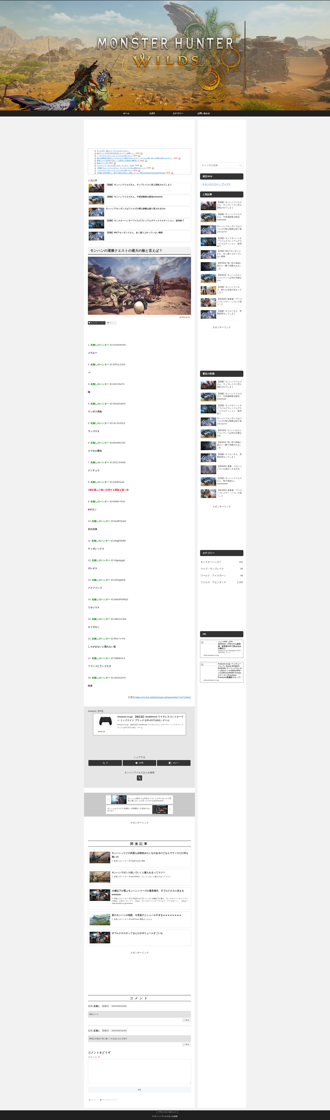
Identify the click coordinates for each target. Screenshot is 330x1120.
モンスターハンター (98, 323)
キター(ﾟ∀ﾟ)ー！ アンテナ (216, 184)
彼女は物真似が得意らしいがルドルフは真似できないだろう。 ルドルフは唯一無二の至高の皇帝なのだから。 (135, 158)
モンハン (112, 323)
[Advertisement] (139, 130)
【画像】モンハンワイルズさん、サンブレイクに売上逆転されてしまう (121, 168)
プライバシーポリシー (167, 1112)
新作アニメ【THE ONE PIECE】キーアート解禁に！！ (116, 153)
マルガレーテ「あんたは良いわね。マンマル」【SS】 (115, 165)
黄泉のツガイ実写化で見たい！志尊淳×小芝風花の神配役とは (118, 161)
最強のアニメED (102, 163)
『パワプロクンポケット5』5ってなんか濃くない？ (115, 156)
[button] (174, 763)
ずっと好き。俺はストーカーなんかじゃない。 (113, 151)
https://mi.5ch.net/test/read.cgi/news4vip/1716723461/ (163, 697)
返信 (187, 1020)
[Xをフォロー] (139, 778)
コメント (94, 1057)
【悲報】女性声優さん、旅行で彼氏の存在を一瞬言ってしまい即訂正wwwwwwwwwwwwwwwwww (131, 173)
